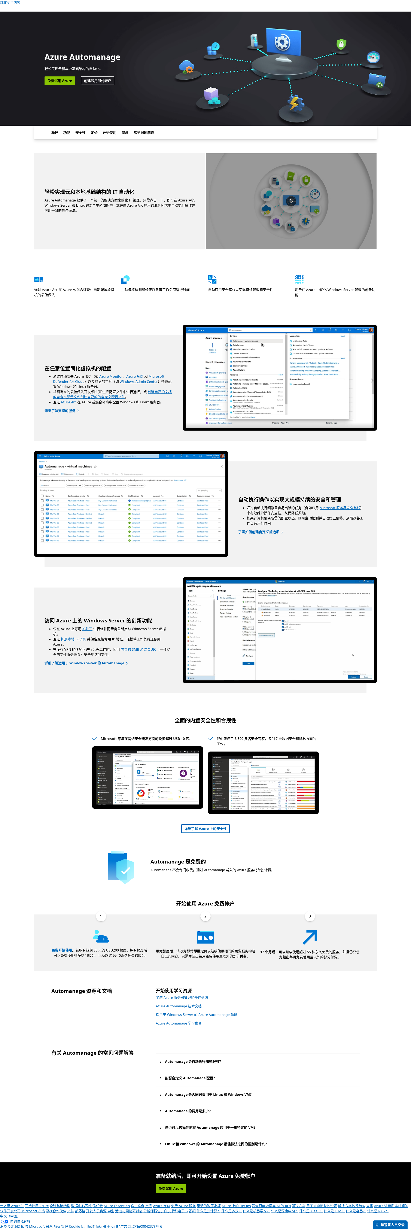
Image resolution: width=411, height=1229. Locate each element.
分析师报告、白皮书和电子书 (165, 1211)
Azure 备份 (134, 376)
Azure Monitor (111, 376)
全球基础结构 (60, 1206)
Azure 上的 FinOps (236, 1206)
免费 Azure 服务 (183, 1206)
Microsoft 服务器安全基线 (340, 508)
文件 (70, 1211)
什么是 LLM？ (334, 1211)
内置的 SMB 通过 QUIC (138, 649)
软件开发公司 (10, 1211)
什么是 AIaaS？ (311, 1211)
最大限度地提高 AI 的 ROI (271, 1206)
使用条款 (88, 1226)
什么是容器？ (356, 1211)
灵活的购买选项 (209, 1206)
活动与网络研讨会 (129, 1211)
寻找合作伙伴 (56, 1211)
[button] (291, 201)
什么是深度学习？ (284, 1211)
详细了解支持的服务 (60, 410)
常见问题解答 (144, 132)
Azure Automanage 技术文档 (179, 1006)
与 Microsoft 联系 (39, 1226)
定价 (94, 132)
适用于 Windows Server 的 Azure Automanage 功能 (196, 1014)
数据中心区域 (81, 1206)
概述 (54, 132)
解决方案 (298, 1206)
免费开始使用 (62, 950)
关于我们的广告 (115, 1226)
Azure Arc (68, 402)
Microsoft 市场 (33, 1211)
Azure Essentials (117, 1206)
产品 (148, 1206)
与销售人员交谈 (393, 1224)
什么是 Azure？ (12, 1206)
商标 (98, 1226)
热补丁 (87, 628)
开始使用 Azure (37, 1206)
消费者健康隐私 (12, 1226)
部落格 (80, 1211)
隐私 (57, 1226)
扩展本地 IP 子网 (73, 639)
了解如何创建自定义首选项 (258, 531)
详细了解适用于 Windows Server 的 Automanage (84, 663)
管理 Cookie (70, 1226)
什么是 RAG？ (378, 1211)
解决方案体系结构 (351, 1206)
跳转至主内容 (10, 2)
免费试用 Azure (60, 80)
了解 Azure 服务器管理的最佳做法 (182, 997)
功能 (66, 132)
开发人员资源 (96, 1211)
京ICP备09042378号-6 (145, 1226)
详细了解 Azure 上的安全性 (205, 828)
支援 (369, 1206)
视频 (192, 1211)
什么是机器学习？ (256, 1211)
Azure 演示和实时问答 (391, 1206)
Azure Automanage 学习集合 (179, 1023)
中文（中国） (10, 1216)
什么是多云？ (231, 1211)
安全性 (80, 132)
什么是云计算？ (208, 1211)
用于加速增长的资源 (321, 1206)
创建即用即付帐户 (97, 80)
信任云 (97, 1206)
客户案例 (137, 1206)
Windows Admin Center (139, 381)
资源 (125, 132)
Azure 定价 (161, 1206)
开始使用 (109, 132)
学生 (110, 1211)
